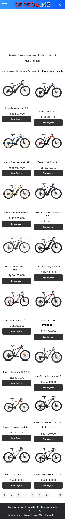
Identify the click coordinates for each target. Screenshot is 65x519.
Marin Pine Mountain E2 (17, 162)
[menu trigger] (6, 4)
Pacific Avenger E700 (48, 266)
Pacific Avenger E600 (16, 320)
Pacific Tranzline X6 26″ (16, 426)
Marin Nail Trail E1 (48, 162)
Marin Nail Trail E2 (48, 111)
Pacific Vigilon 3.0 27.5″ (48, 376)
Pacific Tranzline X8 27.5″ (17, 474)
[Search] (61, 4)
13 (60, 495)
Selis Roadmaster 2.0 (16, 108)
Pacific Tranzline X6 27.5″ (48, 422)
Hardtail (41, 55)
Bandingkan (16, 119)
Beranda (12, 55)
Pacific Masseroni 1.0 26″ (48, 474)
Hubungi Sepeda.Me (33, 514)
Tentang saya (14, 514)
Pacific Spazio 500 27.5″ (16, 372)
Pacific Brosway (48, 320)
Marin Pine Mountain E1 (17, 212)
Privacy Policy (51, 514)
